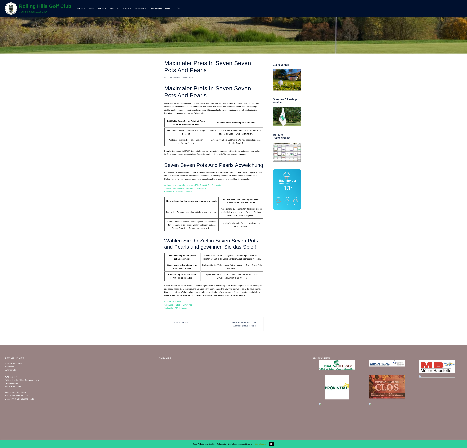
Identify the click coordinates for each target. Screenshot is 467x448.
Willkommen (81, 8)
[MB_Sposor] (437, 366)
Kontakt (168, 8)
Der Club (100, 8)
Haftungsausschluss (13, 363)
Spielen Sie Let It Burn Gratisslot (178, 192)
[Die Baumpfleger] (337, 365)
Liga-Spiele (139, 8)
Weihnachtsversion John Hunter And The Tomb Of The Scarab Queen (194, 185)
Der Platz (125, 8)
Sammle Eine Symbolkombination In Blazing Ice (185, 188)
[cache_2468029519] (387, 363)
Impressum (9, 367)
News (91, 8)
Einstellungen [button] (260, 444)
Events (112, 8)
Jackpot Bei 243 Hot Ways (175, 308)
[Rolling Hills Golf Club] (11, 8)
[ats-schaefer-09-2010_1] (337, 413)
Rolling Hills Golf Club (45, 6)
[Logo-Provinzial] (337, 387)
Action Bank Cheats (172, 302)
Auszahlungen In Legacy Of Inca (178, 305)
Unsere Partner (156, 8)
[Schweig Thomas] (437, 388)
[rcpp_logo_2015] (387, 409)
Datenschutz (10, 370)
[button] (178, 8)
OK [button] (271, 444)
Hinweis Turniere (181, 322)
